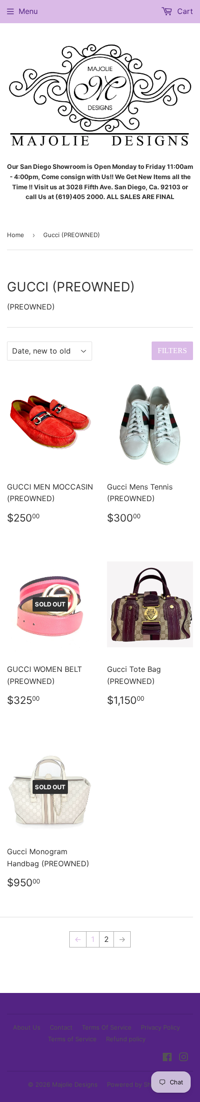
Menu (28, 11)
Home (15, 234)
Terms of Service (72, 1039)
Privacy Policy (160, 1027)
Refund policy (126, 1039)
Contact (61, 1027)
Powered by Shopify (136, 1084)
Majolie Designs (75, 1084)
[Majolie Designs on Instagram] (183, 1058)
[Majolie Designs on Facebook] (167, 1058)
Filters (172, 350)
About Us (26, 1027)
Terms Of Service (107, 1027)
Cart (184, 11)
